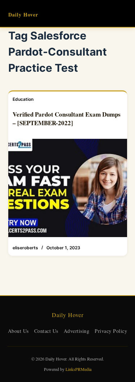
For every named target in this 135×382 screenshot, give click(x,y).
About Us (18, 330)
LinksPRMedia (78, 369)
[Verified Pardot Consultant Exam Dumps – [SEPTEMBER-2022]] (68, 188)
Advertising (77, 330)
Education (23, 99)
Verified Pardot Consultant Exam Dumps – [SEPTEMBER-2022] (67, 118)
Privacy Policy (111, 330)
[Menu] (124, 13)
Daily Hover (23, 14)
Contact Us (46, 330)
